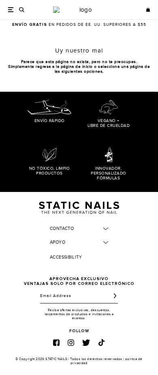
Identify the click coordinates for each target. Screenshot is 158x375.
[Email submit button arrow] (115, 296)
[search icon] (21, 10)
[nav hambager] (10, 9)
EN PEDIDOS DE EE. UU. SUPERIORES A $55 (79, 24)
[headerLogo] (82, 9)
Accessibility (66, 257)
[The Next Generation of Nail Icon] (79, 206)
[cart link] (148, 10)
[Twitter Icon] (86, 342)
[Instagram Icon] (71, 342)
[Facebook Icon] (56, 342)
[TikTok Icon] (101, 342)
